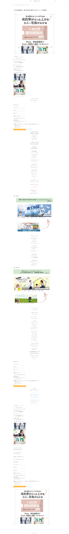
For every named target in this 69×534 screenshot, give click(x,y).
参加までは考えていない (17, 127)
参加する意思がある (17, 125)
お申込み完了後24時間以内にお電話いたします (20, 121)
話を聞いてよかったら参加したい (18, 126)
